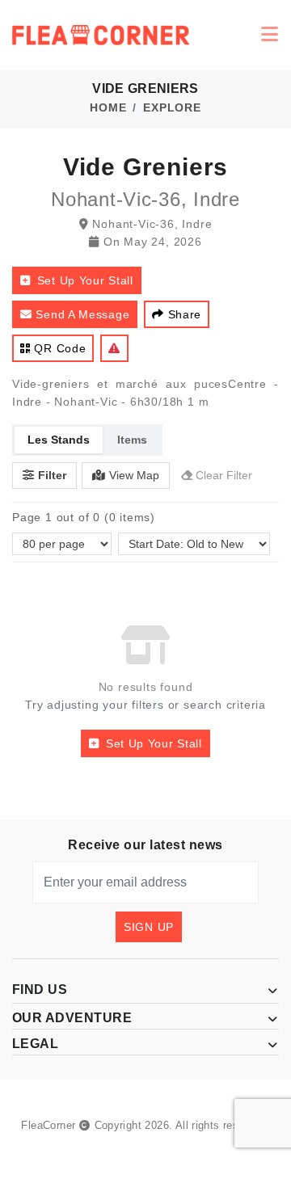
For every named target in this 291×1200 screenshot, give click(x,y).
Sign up (149, 926)
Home (108, 107)
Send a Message (82, 314)
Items (132, 439)
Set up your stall (85, 280)
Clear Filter (224, 475)
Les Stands (58, 439)
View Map (134, 475)
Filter (52, 475)
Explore (172, 107)
